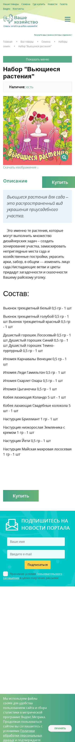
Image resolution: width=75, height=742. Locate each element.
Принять (60, 728)
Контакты (18, 8)
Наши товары (11, 4)
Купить (21, 495)
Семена (25, 4)
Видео (6, 8)
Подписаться (38, 565)
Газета (63, 4)
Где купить (39, 4)
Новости (52, 4)
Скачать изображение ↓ (21, 167)
